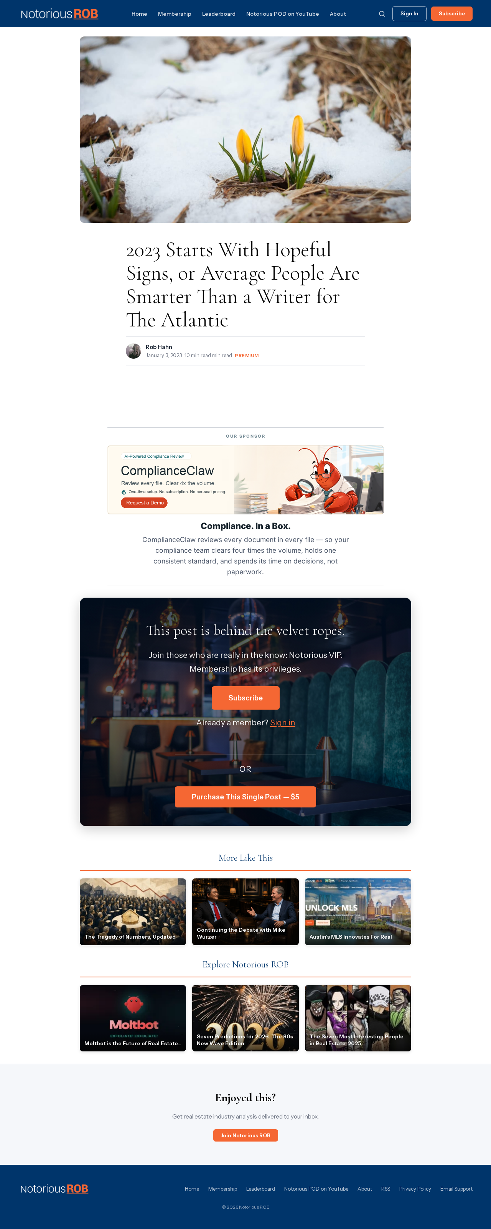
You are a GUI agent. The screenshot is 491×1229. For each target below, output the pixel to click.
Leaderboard (219, 13)
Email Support (456, 1189)
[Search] (382, 14)
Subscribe (452, 13)
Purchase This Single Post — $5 (245, 796)
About (338, 13)
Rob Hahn (159, 347)
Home (139, 13)
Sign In (409, 13)
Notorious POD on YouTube (282, 13)
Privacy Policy (415, 1189)
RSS (385, 1189)
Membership (174, 13)
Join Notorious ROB (245, 1135)
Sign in (282, 722)
